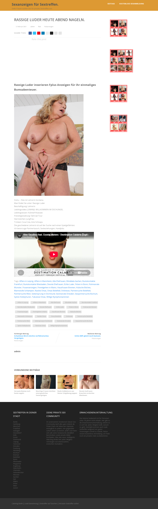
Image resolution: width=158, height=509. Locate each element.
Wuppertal (17, 464)
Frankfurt (16, 428)
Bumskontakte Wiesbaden (34, 284)
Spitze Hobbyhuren (22, 297)
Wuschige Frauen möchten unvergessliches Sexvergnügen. (45, 393)
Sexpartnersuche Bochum (86, 293)
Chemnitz (16, 470)
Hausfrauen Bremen (66, 287)
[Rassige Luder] (49, 195)
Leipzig (15, 442)
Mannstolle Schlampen (24, 290)
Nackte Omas (40, 290)
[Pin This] (38, 33)
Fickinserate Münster (90, 307)
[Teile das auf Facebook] (30, 33)
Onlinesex (65, 290)
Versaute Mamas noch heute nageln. (22, 392)
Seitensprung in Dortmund (43, 293)
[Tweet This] (34, 33)
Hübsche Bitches (83, 287)
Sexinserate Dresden (65, 293)
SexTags (111, 4)
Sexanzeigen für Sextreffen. (35, 4)
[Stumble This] (47, 33)
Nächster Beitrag (88, 335)
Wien (15, 486)
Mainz (15, 481)
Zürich (15, 488)
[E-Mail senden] (55, 33)
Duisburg (16, 448)
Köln (15, 435)
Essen (15, 437)
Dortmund (17, 439)
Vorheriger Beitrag (31, 336)
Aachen (16, 477)
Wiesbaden (17, 461)
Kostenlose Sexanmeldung (131, 4)
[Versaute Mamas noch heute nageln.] (24, 388)
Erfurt (15, 483)
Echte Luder (69, 284)
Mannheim (17, 468)
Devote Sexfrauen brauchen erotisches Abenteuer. (86, 393)
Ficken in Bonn (81, 284)
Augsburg (16, 466)
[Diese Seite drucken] (60, 33)
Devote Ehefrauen (55, 284)
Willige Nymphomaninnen (57, 297)
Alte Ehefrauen (59, 281)
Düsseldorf (17, 433)
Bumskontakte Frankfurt (89, 302)
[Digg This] (51, 33)
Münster (16, 475)
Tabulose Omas (39, 297)
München (16, 426)
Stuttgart (16, 431)
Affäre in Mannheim (43, 281)
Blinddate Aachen (73, 281)
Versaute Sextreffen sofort (69, 503)
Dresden (16, 446)
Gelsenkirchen (18, 472)
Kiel (14, 479)
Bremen (16, 455)
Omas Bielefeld (53, 290)
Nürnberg (16, 450)
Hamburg (16, 424)
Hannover (16, 444)
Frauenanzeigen (30, 287)
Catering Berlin (17, 503)
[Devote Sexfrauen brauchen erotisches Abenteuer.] (89, 388)
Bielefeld (16, 457)
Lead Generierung (31, 503)
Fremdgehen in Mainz (47, 287)
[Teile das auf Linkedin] (43, 33)
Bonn (15, 459)
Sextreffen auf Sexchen (48, 503)
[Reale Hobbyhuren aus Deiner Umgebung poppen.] (67, 388)
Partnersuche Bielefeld (80, 290)
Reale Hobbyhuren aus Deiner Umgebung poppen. (67, 392)
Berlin (15, 422)
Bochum (16, 453)
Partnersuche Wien (22, 293)
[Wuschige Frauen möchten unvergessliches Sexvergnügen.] (46, 388)
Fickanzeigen (48, 26)
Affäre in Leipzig (26, 281)
